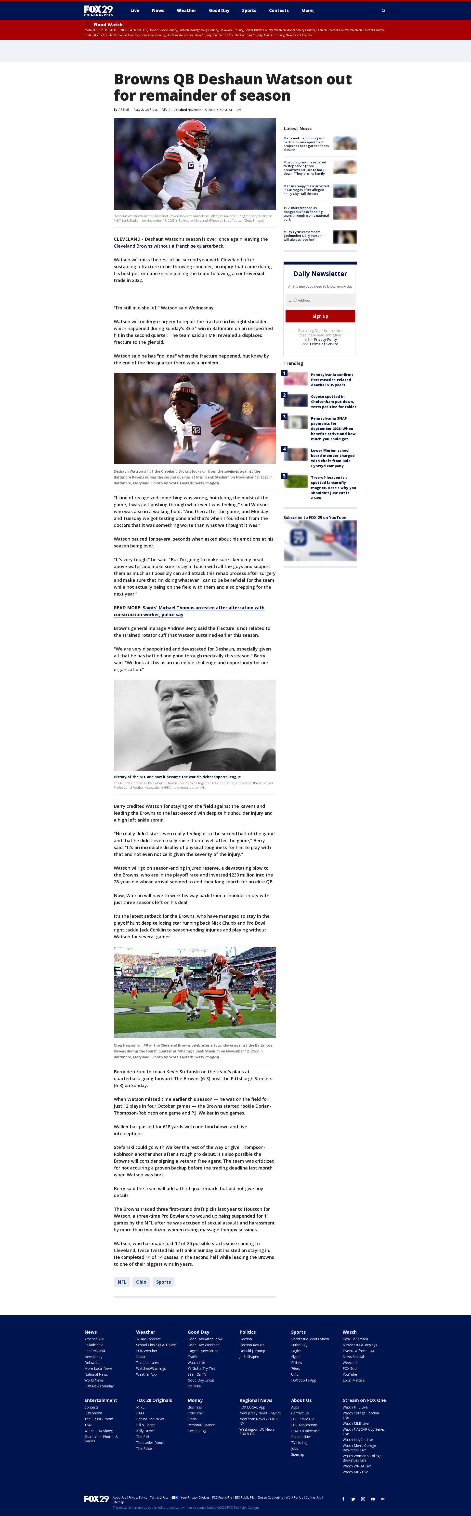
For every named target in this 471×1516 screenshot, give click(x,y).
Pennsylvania (94, 1350)
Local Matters (354, 1380)
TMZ (88, 1425)
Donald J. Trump (252, 1350)
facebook (343, 1499)
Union (296, 1374)
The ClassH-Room (98, 1419)
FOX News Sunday (99, 1386)
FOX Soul (350, 1368)
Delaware (92, 1362)
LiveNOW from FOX (358, 1350)
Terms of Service (323, 343)
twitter (353, 1499)
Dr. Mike (194, 1386)
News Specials (354, 1356)
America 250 (94, 1339)
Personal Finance (201, 1425)
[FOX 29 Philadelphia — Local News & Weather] (100, 10)
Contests (91, 1407)
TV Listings (299, 1442)
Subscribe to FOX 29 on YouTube (315, 517)
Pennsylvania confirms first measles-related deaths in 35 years (332, 379)
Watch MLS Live (355, 1472)
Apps (295, 1407)
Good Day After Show (205, 1339)
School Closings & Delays (156, 1345)
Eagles (296, 1350)
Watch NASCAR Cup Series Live (364, 1431)
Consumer (196, 1413)
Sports (163, 1282)
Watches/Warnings (151, 1368)
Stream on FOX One (364, 1400)
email (383, 1499)
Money (195, 1400)
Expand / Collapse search (384, 10)
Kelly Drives (145, 1430)
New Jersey (93, 1356)
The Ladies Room (150, 1442)
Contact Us (300, 1413)
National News (96, 1374)
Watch (350, 1332)
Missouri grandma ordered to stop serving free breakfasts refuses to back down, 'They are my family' (305, 168)
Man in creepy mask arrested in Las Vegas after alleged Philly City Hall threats (306, 190)
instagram (363, 1499)
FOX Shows (93, 1413)
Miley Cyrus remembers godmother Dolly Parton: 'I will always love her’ (304, 235)
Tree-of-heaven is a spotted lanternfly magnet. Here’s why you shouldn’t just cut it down (333, 487)
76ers (295, 1368)
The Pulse (144, 1448)
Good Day (198, 1332)
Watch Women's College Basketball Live (362, 1458)
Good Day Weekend (204, 1345)
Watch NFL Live (355, 1407)
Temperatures (147, 1362)
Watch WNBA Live (357, 1466)
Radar (140, 1356)
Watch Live (196, 1362)
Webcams (350, 1362)
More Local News (98, 1368)
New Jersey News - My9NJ (260, 1413)
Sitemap (297, 1454)
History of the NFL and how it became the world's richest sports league (177, 776)
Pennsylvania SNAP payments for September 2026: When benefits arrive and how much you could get (333, 428)
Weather (145, 1332)
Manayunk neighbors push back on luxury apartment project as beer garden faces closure (306, 144)
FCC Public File (302, 1419)
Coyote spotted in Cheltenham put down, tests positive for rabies (333, 401)
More (307, 10)
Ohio (141, 1282)
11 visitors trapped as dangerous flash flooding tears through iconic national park (306, 214)
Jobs (294, 1448)
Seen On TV (197, 1374)
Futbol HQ (299, 1345)
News (90, 1332)
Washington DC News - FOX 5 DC (257, 1431)
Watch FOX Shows (99, 1430)
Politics (247, 1332)
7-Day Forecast (148, 1339)
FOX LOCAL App (252, 1407)
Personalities (301, 1436)
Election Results (251, 1345)
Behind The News (150, 1419)
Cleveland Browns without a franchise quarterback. (169, 246)
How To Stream (355, 1339)
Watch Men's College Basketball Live (359, 1447)
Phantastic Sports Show (310, 1339)
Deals (192, 1419)
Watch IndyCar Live (358, 1439)
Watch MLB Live (356, 1423)
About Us (301, 1400)
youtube (373, 1499)
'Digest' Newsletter (203, 1350)
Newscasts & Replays (360, 1345)
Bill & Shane (145, 1425)
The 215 (142, 1436)
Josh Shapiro (249, 1356)
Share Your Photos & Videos (101, 1438)
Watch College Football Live (361, 1415)
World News (94, 1380)
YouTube (350, 1374)
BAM (140, 1413)
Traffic (193, 1356)
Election (245, 1339)
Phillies (296, 1362)
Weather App (146, 1374)
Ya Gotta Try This (201, 1368)
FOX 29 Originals (154, 1400)
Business (195, 1407)
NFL (164, 109)
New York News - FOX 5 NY (258, 1421)
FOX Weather (146, 1350)
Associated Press (145, 109)
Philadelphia (93, 1345)
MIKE (140, 1407)
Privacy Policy (325, 339)
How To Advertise (305, 1430)
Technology (197, 1430)
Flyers (296, 1356)
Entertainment (100, 1400)
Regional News (255, 1400)
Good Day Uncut (201, 1380)
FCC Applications (304, 1425)
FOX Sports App (303, 1380)
